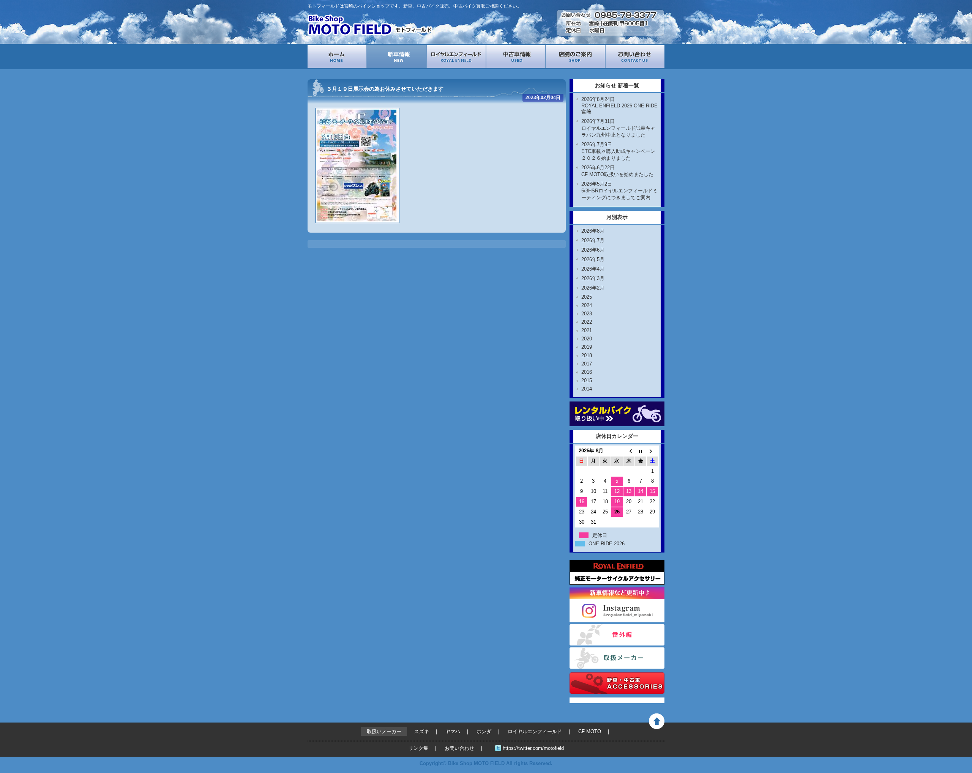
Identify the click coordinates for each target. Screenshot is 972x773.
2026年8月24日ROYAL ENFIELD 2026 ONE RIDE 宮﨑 (619, 105)
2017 (586, 364)
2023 (586, 313)
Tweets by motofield (593, 700)
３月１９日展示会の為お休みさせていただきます (385, 89)
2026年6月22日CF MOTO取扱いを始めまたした (617, 171)
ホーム (337, 56)
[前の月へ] (628, 451)
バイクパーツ (617, 683)
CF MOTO (589, 731)
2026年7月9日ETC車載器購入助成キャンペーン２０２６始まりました (618, 151)
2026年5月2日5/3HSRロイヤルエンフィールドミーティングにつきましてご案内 (619, 190)
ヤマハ (452, 731)
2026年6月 (592, 250)
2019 (586, 347)
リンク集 (418, 748)
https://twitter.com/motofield (533, 748)
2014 (586, 389)
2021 (586, 330)
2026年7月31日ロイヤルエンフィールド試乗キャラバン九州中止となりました (618, 128)
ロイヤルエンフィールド (456, 56)
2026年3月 (592, 278)
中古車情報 (515, 56)
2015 (586, 380)
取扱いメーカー (617, 658)
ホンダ (484, 731)
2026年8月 (592, 231)
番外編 (617, 634)
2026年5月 (592, 259)
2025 (586, 297)
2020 (586, 339)
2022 (586, 322)
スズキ (421, 731)
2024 (586, 305)
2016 (586, 372)
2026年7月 (592, 240)
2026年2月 (592, 288)
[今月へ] (640, 451)
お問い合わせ (635, 56)
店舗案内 (575, 56)
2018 (586, 355)
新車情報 (396, 56)
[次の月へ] (652, 451)
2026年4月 (592, 269)
